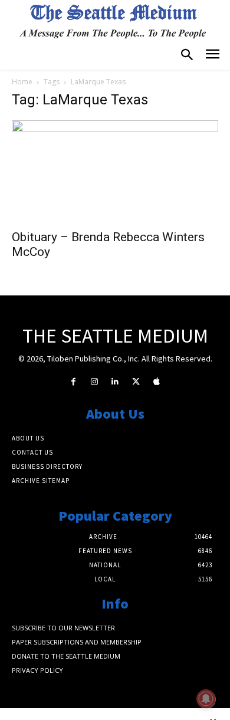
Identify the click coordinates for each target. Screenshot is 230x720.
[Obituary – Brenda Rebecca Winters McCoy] (115, 171)
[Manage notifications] (205, 698)
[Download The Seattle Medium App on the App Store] (156, 381)
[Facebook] (73, 381)
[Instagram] (94, 381)
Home (22, 82)
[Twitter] (136, 381)
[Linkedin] (114, 381)
